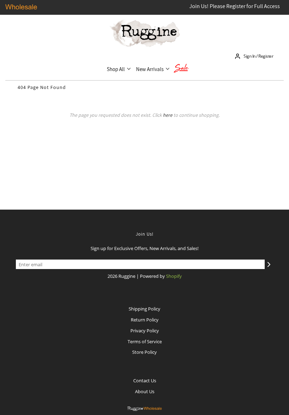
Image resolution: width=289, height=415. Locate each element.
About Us (144, 391)
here (167, 115)
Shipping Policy (144, 309)
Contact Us (144, 380)
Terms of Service (145, 341)
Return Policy (145, 320)
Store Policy (144, 352)
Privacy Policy (144, 330)
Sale (181, 69)
